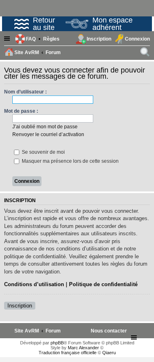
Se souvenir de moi (43, 152)
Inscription (19, 306)
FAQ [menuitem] (31, 39)
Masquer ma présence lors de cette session (70, 161)
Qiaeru (109, 352)
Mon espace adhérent (112, 23)
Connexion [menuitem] (137, 39)
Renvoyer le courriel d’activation (48, 134)
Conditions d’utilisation (34, 284)
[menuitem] (51, 39)
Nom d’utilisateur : (25, 92)
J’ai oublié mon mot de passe (45, 127)
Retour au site (44, 23)
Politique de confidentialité (103, 284)
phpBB (57, 342)
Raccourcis (8, 39)
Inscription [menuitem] (99, 39)
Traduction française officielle (68, 352)
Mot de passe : (21, 111)
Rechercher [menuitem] (145, 53)
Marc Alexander (83, 347)
